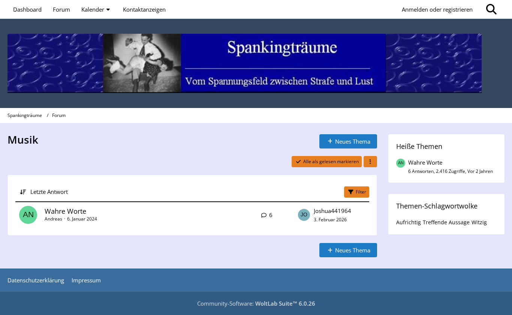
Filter (361, 192)
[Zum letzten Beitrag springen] (304, 215)
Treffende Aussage (446, 222)
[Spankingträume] (256, 63)
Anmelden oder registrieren (437, 9)
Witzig (479, 222)
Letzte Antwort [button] (49, 191)
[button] (370, 161)
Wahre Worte (65, 211)
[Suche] (491, 9)
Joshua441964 (332, 210)
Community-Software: (256, 303)
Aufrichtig (408, 222)
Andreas (53, 219)
